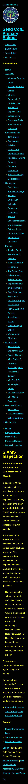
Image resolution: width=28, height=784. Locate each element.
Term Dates (10, 53)
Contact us (10, 57)
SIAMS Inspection (13, 445)
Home (8, 428)
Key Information (12, 432)
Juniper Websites (11, 760)
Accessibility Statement (13, 769)
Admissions (10, 44)
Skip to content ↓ (10, 5)
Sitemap (6, 773)
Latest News (11, 49)
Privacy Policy (18, 773)
